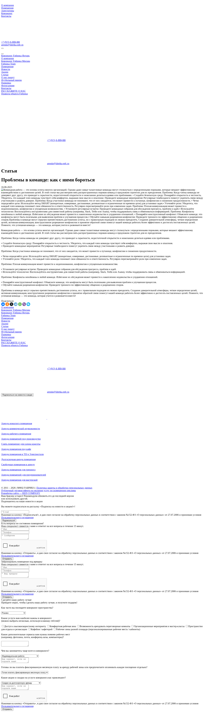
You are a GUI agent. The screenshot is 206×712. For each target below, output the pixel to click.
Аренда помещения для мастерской (19, 480)
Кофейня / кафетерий (42, 629)
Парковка (6, 83)
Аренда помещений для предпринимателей (23, 475)
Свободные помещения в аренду (18, 464)
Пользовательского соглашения (17, 517)
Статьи (4, 74)
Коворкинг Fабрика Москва (15, 61)
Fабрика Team (8, 64)
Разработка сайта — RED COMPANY (20, 493)
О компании (7, 5)
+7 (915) (10, 42)
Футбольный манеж (11, 80)
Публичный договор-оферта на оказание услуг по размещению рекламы (38, 490)
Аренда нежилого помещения (16, 423)
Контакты (6, 16)
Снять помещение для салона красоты (20, 444)
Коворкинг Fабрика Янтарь (15, 55)
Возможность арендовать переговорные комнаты (105, 626)
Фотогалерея (7, 85)
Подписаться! (8, 520)
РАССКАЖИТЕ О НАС (13, 91)
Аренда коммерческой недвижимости (20, 428)
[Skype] (28, 304)
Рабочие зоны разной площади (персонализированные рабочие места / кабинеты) (98, 629)
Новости (5, 69)
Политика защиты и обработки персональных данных (64, 487)
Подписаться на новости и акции (17, 395)
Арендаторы (7, 10)
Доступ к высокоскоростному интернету (25, 626)
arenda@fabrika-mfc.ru (12, 44)
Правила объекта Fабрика (14, 93)
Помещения (7, 8)
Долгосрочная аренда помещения (18, 459)
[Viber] (24, 304)
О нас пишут (7, 77)
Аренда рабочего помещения (16, 433)
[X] (11, 304)
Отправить (7, 559)
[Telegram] (15, 304)
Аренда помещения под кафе (16, 449)
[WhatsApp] (20, 304)
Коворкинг (7, 13)
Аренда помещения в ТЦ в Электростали (22, 454)
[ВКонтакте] (3, 304)
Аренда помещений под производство (21, 439)
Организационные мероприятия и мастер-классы (159, 626)
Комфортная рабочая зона (63, 626)
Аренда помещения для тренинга (18, 469)
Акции (4, 72)
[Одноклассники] (7, 304)
